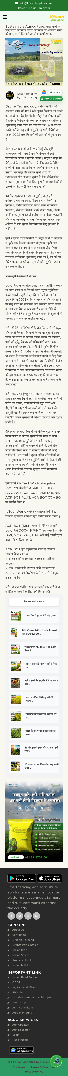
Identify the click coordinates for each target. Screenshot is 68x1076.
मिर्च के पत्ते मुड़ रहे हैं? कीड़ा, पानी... (42, 615)
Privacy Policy (34, 1071)
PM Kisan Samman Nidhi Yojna (31, 997)
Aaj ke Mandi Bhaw (24, 987)
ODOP (16, 982)
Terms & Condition (43, 1067)
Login (32, 8)
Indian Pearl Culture (25, 977)
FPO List (17, 992)
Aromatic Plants (22, 960)
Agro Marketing (22, 1012)
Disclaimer (20, 1067)
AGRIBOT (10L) (17, 526)
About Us (18, 929)
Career (22, 8)
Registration (20, 1039)
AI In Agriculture (22, 1007)
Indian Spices (20, 955)
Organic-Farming (23, 939)
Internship (19, 1002)
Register (44, 8)
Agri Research (21, 1029)
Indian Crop (19, 950)
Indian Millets (21, 965)
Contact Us (19, 934)
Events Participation (25, 945)
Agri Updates (20, 1024)
